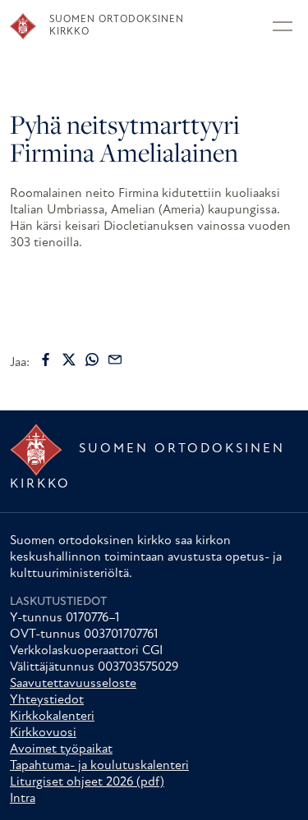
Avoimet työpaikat (61, 749)
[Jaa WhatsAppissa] (92, 359)
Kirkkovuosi (43, 733)
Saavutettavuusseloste (73, 683)
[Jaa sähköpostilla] (115, 359)
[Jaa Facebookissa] (46, 359)
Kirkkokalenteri (52, 716)
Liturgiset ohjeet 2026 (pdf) (87, 782)
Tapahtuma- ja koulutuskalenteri (99, 765)
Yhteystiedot (47, 700)
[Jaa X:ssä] (69, 359)
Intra (22, 798)
